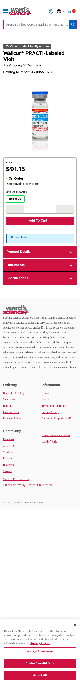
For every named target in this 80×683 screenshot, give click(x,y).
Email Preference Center (56, 435)
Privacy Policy (50, 412)
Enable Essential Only (40, 663)
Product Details (18, 251)
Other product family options (29, 46)
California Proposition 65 (56, 418)
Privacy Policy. (40, 643)
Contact (46, 399)
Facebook (8, 439)
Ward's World (49, 441)
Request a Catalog (13, 393)
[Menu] (6, 11)
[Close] (75, 625)
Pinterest (8, 458)
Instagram (9, 464)
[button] (51, 11)
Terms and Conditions (54, 405)
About (45, 393)
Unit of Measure (17, 192)
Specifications (17, 278)
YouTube (8, 452)
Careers (7, 471)
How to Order (11, 412)
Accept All (40, 675)
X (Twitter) (9, 445)
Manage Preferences (40, 651)
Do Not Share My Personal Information (28, 485)
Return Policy (19, 237)
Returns (7, 405)
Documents (16, 265)
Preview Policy (12, 418)
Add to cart (38, 220)
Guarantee (9, 399)
